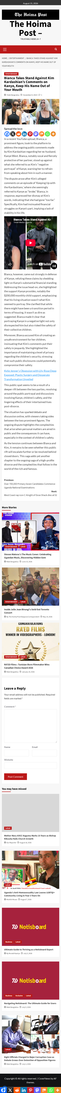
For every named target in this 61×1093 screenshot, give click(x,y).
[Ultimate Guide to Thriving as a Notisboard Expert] (30, 927)
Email (35, 747)
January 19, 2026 (28, 672)
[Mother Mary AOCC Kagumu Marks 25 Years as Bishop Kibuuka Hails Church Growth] (30, 813)
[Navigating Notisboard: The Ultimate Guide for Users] (30, 981)
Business (8, 942)
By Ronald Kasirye (13, 953)
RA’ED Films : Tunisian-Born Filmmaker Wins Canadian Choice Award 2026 (26, 666)
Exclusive (19, 995)
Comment (10, 706)
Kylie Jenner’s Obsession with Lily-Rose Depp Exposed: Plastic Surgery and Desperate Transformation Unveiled (30, 375)
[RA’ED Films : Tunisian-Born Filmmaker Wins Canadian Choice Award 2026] (30, 642)
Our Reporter (11, 842)
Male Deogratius (13, 95)
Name (7, 747)
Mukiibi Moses (12, 899)
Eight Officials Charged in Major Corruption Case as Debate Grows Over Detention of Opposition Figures (30, 1059)
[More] (53, 133)
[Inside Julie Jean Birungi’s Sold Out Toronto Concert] (30, 587)
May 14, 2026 (47, 617)
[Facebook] (7, 133)
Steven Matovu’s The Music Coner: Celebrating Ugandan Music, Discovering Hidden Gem (27, 556)
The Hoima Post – (31, 28)
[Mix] (41, 133)
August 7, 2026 (26, 899)
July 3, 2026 (26, 1064)
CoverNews (44, 1078)
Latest (23, 546)
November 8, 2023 (30, 95)
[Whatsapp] (47, 133)
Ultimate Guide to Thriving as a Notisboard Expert (28, 949)
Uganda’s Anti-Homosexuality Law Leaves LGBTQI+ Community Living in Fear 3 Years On (29, 894)
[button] (5, 49)
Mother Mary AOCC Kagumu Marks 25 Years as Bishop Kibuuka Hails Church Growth (30, 837)
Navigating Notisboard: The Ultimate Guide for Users (30, 1003)
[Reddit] (18, 133)
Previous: (29, 483)
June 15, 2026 (27, 561)
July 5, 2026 (27, 953)
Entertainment (11, 74)
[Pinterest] (30, 133)
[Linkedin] (24, 133)
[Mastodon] (35, 133)
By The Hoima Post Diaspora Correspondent (23, 617)
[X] (12, 133)
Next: (30, 493)
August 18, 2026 (25, 842)
